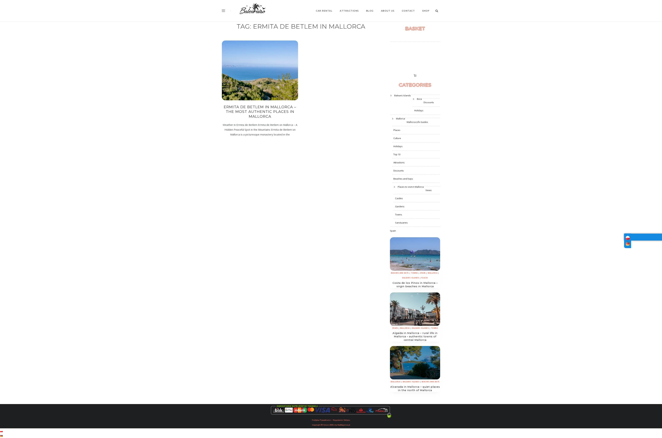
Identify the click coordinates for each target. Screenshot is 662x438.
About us (387, 10)
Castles (399, 198)
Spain (393, 230)
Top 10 (396, 154)
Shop (425, 10)
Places (396, 130)
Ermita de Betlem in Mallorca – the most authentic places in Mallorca (260, 112)
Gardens (399, 206)
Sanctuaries (401, 222)
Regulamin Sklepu (341, 420)
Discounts (429, 102)
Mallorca (400, 118)
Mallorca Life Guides (417, 122)
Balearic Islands (402, 95)
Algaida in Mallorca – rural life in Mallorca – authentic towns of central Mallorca (415, 337)
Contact (408, 10)
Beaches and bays (403, 178)
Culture (397, 138)
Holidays (418, 110)
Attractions (349, 10)
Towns (398, 214)
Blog (370, 10)
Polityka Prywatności (321, 420)
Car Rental (324, 10)
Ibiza (419, 98)
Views (428, 190)
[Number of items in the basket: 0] (415, 75)
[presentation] (415, 254)
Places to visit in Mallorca (411, 186)
